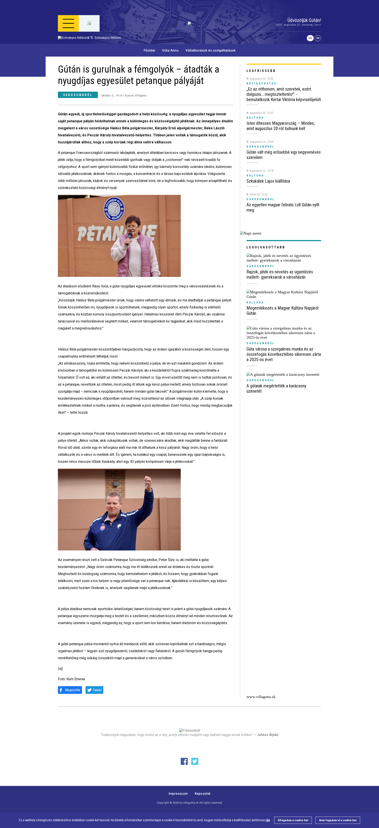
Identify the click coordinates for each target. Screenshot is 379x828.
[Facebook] (184, 761)
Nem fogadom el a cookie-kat (337, 820)
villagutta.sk (191, 802)
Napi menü (75, 44)
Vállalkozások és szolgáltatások (211, 50)
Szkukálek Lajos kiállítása (268, 181)
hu (310, 38)
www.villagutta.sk (261, 696)
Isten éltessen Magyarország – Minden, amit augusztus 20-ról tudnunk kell (281, 126)
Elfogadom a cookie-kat (293, 820)
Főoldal (149, 50)
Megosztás (72, 690)
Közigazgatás (262, 83)
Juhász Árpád (267, 735)
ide (268, 820)
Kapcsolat (202, 794)
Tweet (97, 690)
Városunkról (78, 95)
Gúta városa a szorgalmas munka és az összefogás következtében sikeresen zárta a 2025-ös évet (284, 354)
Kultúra (255, 302)
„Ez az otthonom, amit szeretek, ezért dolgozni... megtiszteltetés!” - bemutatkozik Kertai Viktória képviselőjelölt (284, 94)
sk (318, 38)
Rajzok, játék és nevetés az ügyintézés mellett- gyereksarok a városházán (280, 274)
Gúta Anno (170, 50)
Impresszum (178, 794)
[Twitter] (194, 761)
